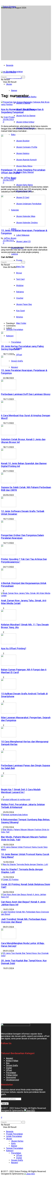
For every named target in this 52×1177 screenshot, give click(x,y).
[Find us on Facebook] (2, 3)
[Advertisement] (26, 34)
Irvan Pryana (9, 117)
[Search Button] (2, 74)
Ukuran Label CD (23, 241)
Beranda (9, 65)
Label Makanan (22, 235)
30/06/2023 (8, 119)
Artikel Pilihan (12, 1061)
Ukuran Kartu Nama (24, 185)
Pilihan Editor (12, 1075)
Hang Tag (20, 266)
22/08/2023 (8, 240)
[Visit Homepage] (8, 7)
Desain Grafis (17, 361)
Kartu (13, 1143)
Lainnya (14, 254)
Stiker (13, 229)
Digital (9, 1068)
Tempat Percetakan (14, 329)
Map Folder (21, 323)
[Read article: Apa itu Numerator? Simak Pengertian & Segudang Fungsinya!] (26, 103)
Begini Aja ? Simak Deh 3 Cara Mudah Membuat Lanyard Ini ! (21, 791)
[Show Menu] (2, 70)
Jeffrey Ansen (10, 177)
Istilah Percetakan (14, 1136)
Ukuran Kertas (17, 1141)
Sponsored (11, 1077)
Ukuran (9, 84)
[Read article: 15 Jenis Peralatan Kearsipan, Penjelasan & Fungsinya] (26, 211)
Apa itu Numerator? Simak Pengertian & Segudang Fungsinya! (22, 111)
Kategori (10, 1150)
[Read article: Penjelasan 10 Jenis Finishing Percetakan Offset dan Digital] (26, 150)
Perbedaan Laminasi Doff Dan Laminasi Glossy (25, 394)
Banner (14, 90)
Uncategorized (12, 1080)
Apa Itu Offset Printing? (13, 648)
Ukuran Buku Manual (25, 172)
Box (7, 1063)
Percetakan (11, 1072)
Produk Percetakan (14, 1134)
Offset (19, 355)
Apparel (14, 367)
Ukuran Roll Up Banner (25, 115)
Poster (19, 260)
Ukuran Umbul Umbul (25, 122)
